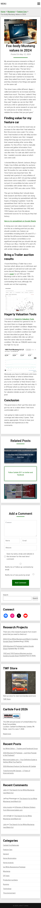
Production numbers (10, 880)
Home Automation (9, 858)
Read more (7, 734)
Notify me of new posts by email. (17, 575)
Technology (7, 889)
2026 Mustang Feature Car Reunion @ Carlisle (19, 766)
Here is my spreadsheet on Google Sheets (20, 221)
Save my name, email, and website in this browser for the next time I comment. (20, 556)
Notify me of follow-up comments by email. (19, 568)
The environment (9, 893)
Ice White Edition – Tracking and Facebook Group (20, 748)
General (6, 854)
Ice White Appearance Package (14, 867)
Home (3, 12)
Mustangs (11, 12)
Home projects (8, 863)
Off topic (6, 876)
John (5, 790)
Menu (3, 4)
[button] (20, 682)
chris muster (7, 807)
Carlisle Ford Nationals (11, 845)
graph (12, 274)
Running (6, 884)
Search (5, 595)
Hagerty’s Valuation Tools (24, 319)
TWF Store (7, 699)
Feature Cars (22, 12)
